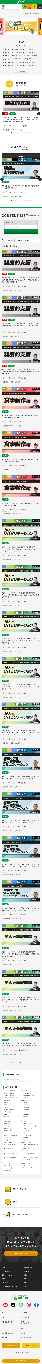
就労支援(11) (25, 1116)
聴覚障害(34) (7, 1123)
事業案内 (24, 1313)
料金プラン (27, 1275)
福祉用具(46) (7, 1105)
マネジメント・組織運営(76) (10, 1135)
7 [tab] (24, 132)
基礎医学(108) (7, 1130)
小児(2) (23, 1165)
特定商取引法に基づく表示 (10, 1286)
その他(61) (6, 1100)
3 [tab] (15, 132)
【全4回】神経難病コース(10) (10, 1149)
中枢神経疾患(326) (26, 1109)
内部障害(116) (7, 1119)
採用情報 (5, 1338)
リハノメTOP (25, 1317)
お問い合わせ (28, 1282)
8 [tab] (26, 132)
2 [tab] (13, 132)
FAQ (3, 1279)
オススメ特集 (6, 1271)
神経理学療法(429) (26, 1093)
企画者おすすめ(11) (8, 1168)
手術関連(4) (25, 1137)
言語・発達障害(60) (26, 1123)
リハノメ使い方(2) (8, 1142)
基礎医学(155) (25, 1102)
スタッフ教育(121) (26, 1135)
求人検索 (26, 1271)
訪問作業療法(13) (26, 1114)
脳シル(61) (6, 1140)
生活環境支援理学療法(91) (10, 1098)
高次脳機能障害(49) (8, 1109)
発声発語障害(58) (8, 1128)
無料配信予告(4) (26, 1163)
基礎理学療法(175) (8, 1093)
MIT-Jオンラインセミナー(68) (10, 1133)
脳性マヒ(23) (7, 1126)
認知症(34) (24, 1105)
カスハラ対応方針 (26, 1338)
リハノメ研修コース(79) (9, 1144)
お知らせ (26, 1279)
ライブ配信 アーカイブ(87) (10, 1163)
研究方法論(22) (7, 1137)
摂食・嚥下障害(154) (27, 1128)
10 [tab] (30, 132)
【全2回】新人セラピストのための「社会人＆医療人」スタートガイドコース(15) (30, 1159)
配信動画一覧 (28, 1268)
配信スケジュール (7, 1275)
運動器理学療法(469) (9, 1095)
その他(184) (25, 1130)
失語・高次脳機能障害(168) (28, 1126)
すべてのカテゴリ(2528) (9, 1091)
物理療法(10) (25, 1098)
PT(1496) (24, 1091)
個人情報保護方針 (7, 1333)
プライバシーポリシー (30, 1286)
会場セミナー (6, 1317)
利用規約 (5, 1282)
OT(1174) (6, 1102)
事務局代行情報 (7, 1322)
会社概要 (24, 1333)
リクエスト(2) (7, 1165)
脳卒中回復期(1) (8, 1121)
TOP (3, 1268)
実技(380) (24, 1140)
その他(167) (25, 1119)
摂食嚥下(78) (7, 1114)
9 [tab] (28, 132)
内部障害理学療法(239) (27, 1095)
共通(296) (24, 1133)
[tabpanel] (21, 111)
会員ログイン (32, 1345)
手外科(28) (6, 1107)
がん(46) (6, 1116)
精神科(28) (6, 1112)
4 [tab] (17, 132)
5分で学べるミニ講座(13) (28, 1168)
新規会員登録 (11, 1345)
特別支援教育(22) (26, 1107)
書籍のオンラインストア (26, 1323)
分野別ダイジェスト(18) (28, 1142)
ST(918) (24, 1121)
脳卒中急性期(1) (26, 1100)
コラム (4, 1328)
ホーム (4, 1313)
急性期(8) (24, 1112)
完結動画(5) (7, 1170)
